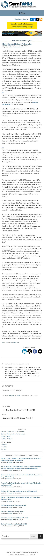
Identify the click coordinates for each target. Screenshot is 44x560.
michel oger (17, 373)
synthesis (13, 377)
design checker (20, 369)
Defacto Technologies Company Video (13, 434)
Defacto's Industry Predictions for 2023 (14, 524)
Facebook (4, 447)
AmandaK (9, 462)
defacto (29, 367)
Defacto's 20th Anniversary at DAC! (12, 512)
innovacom (37, 369)
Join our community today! (22, 27)
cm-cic (22, 367)
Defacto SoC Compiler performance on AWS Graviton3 (19, 491)
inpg (7, 371)
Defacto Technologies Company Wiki (13, 432)
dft (29, 369)
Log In (25, 19)
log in (18, 395)
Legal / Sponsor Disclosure (17, 555)
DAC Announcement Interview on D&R (13, 505)
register (11, 395)
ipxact (27, 371)
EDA (23, 47)
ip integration (16, 371)
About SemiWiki (30, 555)
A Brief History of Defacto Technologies (16, 44)
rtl (22, 375)
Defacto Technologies (15, 47)
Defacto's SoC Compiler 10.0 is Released (14, 518)
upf (20, 377)
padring (27, 373)
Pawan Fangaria (8, 45)
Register (18, 19)
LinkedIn (4, 444)
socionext (29, 375)
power (16, 375)
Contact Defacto (6, 438)
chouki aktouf (11, 367)
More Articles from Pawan (10, 343)
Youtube (3, 449)
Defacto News (5, 436)
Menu (23, 13)
